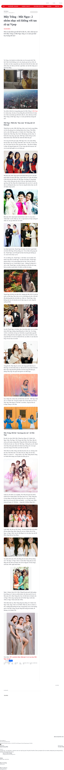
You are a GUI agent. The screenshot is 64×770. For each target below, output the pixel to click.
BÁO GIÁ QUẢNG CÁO (59, 736)
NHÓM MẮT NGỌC (16, 663)
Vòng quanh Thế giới (26, 750)
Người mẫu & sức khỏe (44, 750)
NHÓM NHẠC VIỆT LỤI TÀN (26, 663)
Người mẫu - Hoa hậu (13, 6)
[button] (34, 12)
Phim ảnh (57, 6)
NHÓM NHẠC (9, 663)
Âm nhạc (49, 6)
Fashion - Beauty (26, 6)
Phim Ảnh (35, 750)
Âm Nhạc (6, 11)
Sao (3, 6)
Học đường (50, 750)
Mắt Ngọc (35, 111)
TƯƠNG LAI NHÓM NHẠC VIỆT (33, 663)
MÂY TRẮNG (20, 663)
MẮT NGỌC (12, 663)
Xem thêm (6, 695)
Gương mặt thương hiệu (56, 750)
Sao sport (38, 750)
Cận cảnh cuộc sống (39, 6)
